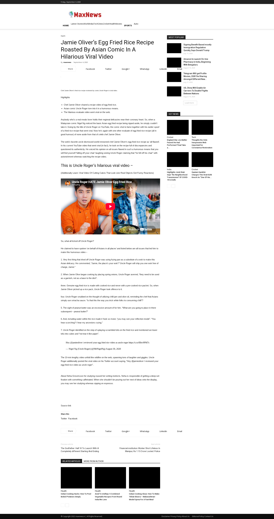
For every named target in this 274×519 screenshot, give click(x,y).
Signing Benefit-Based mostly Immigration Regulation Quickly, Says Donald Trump (197, 47)
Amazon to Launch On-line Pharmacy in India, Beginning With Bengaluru (197, 62)
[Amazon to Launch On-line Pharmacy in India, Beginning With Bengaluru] (174, 63)
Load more (189, 103)
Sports (128, 25)
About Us (185, 516)
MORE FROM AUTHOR (94, 461)
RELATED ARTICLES (71, 461)
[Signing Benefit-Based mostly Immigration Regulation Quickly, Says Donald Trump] (174, 48)
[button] (209, 25)
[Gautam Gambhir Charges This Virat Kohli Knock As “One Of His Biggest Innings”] (202, 159)
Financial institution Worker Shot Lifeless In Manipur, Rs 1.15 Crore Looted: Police (140, 450)
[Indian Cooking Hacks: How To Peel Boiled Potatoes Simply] (76, 477)
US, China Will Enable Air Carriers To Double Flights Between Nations (196, 91)
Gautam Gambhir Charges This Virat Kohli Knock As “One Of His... (202, 174)
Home (66, 25)
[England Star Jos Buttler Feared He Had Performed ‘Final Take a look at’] (178, 127)
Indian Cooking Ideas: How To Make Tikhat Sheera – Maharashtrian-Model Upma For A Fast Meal (144, 497)
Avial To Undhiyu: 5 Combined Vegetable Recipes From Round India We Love (108, 497)
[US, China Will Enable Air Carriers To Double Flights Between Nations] (174, 91)
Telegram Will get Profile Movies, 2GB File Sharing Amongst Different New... (195, 76)
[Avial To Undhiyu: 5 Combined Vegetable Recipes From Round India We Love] (110, 477)
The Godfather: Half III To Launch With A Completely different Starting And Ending (80, 450)
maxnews (67, 62)
